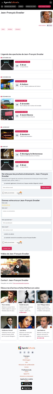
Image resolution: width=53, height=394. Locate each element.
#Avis (3, 29)
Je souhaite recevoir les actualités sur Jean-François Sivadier (20, 237)
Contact (26, 367)
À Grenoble (24, 104)
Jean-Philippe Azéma (43, 305)
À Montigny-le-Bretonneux (31, 154)
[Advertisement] (26, 41)
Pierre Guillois (6, 305)
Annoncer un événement (26, 376)
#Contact (18, 29)
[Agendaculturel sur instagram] (28, 352)
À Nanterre (25, 134)
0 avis (50, 25)
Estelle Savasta (24, 305)
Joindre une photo (9, 234)
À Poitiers (24, 84)
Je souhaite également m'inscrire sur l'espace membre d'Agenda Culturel (23, 183)
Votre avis (4, 208)
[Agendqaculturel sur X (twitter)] (20, 352)
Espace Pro (26, 373)
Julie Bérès (22, 330)
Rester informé (46, 187)
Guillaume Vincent (7, 330)
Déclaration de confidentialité (26, 364)
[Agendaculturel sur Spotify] (32, 352)
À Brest (23, 65)
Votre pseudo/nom (7, 219)
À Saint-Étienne (26, 115)
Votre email (5, 227)
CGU (26, 362)
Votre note (4, 203)
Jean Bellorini (41, 330)
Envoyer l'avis (6, 248)
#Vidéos (10, 29)
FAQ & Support (26, 360)
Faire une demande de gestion (21, 283)
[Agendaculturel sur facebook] (24, 352)
